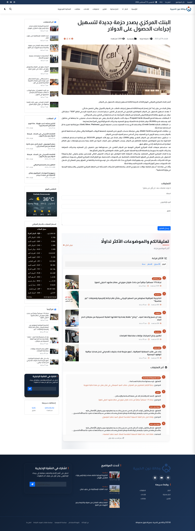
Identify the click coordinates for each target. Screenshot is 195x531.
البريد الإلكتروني (165, 202)
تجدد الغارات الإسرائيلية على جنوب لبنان (38, 37)
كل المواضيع (180, 2)
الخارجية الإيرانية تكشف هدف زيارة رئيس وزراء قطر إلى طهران (38, 27)
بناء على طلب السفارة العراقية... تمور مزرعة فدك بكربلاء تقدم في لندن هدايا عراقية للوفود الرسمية (123, 353)
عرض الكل (69, 245)
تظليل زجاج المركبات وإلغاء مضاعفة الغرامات (140, 335)
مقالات (77, 9)
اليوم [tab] (164, 264)
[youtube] (161, 477)
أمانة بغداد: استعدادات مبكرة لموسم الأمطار (39, 57)
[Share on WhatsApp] (67, 38)
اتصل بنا (167, 2)
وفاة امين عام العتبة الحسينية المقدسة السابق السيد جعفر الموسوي (127, 417)
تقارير (105, 9)
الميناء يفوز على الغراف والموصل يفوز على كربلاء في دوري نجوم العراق (37, 69)
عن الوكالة (85, 522)
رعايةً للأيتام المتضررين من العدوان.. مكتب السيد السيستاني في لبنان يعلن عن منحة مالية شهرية (118, 385)
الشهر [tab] (149, 264)
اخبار (126, 9)
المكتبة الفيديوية (64, 9)
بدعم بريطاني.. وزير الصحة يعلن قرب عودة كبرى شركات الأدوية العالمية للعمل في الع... (38, 81)
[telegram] (155, 477)
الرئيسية (189, 2)
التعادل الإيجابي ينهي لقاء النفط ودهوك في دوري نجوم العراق (38, 103)
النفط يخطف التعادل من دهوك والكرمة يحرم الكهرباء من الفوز (38, 46)
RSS (161, 2)
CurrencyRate (52, 300)
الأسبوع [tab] (157, 264)
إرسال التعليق (164, 228)
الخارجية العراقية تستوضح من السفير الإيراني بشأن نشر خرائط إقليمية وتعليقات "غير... (39, 327)
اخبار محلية (114, 9)
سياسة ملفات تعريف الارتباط (43, 522)
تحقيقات (96, 9)
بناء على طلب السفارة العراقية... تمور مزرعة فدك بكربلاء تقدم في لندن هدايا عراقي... (38, 360)
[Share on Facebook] (72, 38)
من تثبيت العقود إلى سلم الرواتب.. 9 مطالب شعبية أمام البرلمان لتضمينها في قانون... (37, 92)
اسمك (168, 193)
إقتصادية (130, 38)
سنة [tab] (143, 264)
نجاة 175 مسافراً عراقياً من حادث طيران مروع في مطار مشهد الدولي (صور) (128, 282)
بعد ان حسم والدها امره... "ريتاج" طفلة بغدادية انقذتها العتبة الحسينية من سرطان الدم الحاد (121, 318)
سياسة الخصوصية (61, 522)
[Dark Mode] (5, 9)
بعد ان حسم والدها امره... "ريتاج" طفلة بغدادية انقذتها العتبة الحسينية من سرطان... (38, 339)
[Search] (10, 9)
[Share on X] (69, 38)
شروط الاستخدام (74, 522)
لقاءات (86, 9)
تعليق (169, 211)
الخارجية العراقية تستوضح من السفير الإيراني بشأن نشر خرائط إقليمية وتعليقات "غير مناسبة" (123, 299)
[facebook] (168, 477)
